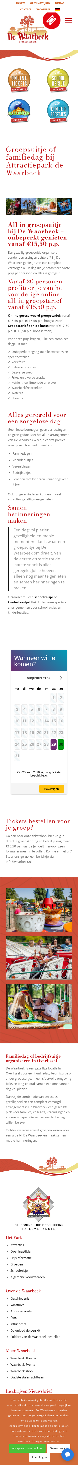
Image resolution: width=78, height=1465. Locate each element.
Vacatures (17, 1305)
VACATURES (43, 9)
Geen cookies (58, 1448)
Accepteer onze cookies (27, 1448)
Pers (13, 1317)
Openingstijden (21, 1251)
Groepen (16, 1264)
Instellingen (39, 1457)
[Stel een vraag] (67, 1454)
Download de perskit (25, 1330)
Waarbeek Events (22, 1364)
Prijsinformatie (21, 1258)
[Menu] (66, 20)
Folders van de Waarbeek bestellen (35, 1337)
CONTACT (25, 9)
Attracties (17, 1245)
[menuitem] (20, 3)
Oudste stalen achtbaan (27, 1377)
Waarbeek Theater (23, 1358)
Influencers (18, 1324)
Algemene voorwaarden (27, 1277)
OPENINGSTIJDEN (40, 3)
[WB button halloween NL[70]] (19, 111)
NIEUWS (59, 3)
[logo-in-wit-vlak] (32, 31)
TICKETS (20, 3)
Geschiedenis (19, 1298)
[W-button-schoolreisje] (58, 80)
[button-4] (58, 111)
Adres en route (21, 1311)
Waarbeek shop (21, 1371)
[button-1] (19, 80)
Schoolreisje (19, 1270)
